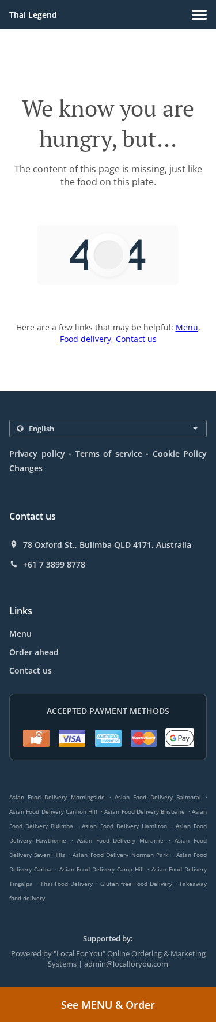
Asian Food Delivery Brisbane (144, 811)
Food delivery (85, 338)
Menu (187, 327)
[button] (199, 15)
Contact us (136, 338)
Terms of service (108, 453)
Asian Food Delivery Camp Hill (101, 869)
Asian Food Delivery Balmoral (158, 797)
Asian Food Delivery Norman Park (120, 855)
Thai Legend (33, 14)
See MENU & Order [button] (108, 1005)
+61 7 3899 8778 (54, 564)
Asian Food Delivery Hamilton (124, 826)
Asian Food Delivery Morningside (57, 797)
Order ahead (34, 652)
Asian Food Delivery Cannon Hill (53, 811)
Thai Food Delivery (67, 884)
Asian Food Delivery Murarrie (120, 840)
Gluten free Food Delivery (137, 884)
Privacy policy (37, 453)
